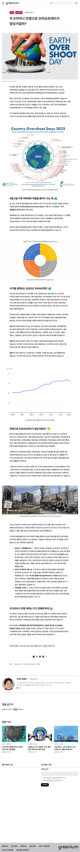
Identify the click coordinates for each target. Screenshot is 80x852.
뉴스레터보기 (48, 432)
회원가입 (31, 432)
